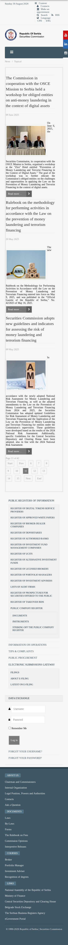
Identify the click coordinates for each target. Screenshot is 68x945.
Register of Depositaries (26, 532)
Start (10, 463)
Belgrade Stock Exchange (18, 907)
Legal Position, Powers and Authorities (25, 793)
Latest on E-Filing (22, 684)
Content (42, 3)
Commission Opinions (16, 841)
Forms (8, 829)
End (39, 478)
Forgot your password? (25, 758)
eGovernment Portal (15, 918)
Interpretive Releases (15, 846)
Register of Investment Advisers (31, 580)
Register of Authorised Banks (30, 538)
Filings (15, 672)
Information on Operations (28, 645)
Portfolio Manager (14, 865)
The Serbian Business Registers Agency (25, 913)
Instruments (21, 621)
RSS (57, 15)
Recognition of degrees (16, 877)
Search (44, 15)
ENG (48, 21)
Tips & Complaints (21, 651)
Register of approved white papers (33, 517)
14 (9, 478)
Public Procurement (23, 657)
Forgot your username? (25, 751)
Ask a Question (12, 805)
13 (43, 471)
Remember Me (19, 728)
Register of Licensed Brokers (29, 568)
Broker (8, 859)
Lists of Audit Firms (23, 586)
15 (18, 478)
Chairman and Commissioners (20, 782)
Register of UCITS (21, 553)
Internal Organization (16, 787)
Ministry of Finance (15, 895)
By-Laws (9, 823)
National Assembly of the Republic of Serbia (28, 890)
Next (28, 478)
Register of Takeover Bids (27, 602)
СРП (39, 21)
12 (34, 471)
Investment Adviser (15, 871)
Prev (21, 463)
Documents (20, 615)
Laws (7, 818)
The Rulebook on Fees (16, 835)
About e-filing (20, 678)
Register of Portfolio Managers (31, 574)
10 (16, 471)
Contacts (44, 6)
